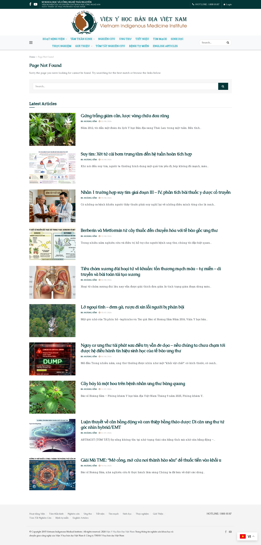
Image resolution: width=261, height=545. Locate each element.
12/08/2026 (106, 236)
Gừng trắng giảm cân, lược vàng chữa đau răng (125, 115)
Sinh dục (177, 39)
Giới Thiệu (82, 46)
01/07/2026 (106, 433)
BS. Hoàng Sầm (89, 121)
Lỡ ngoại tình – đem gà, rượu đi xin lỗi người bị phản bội (132, 307)
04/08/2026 (106, 280)
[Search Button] (228, 42)
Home (32, 56)
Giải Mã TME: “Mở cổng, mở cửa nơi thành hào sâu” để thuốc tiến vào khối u (151, 460)
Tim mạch (160, 39)
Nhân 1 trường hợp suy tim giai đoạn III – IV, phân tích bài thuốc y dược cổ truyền (156, 192)
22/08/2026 (106, 121)
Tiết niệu (142, 39)
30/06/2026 (106, 465)
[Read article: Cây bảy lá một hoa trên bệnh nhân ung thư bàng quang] (52, 397)
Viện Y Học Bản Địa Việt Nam (120, 531)
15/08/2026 (106, 198)
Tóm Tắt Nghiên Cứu (110, 46)
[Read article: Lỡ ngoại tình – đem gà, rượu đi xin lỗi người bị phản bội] (52, 320)
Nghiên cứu (106, 39)
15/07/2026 (106, 312)
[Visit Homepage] (129, 22)
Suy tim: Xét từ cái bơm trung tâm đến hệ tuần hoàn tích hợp (136, 154)
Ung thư (125, 39)
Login (228, 4)
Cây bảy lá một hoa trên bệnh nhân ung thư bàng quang (133, 383)
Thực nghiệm (61, 46)
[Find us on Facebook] (226, 532)
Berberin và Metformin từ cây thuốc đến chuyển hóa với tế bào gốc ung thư (149, 230)
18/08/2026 (106, 159)
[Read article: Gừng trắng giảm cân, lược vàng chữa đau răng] (52, 129)
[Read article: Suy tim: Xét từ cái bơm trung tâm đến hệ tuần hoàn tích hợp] (52, 167)
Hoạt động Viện (54, 39)
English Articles (165, 46)
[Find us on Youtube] (230, 532)
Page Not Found (46, 56)
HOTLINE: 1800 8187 (207, 4)
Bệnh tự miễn (139, 46)
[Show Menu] (30, 42)
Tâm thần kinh (81, 39)
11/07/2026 (106, 389)
